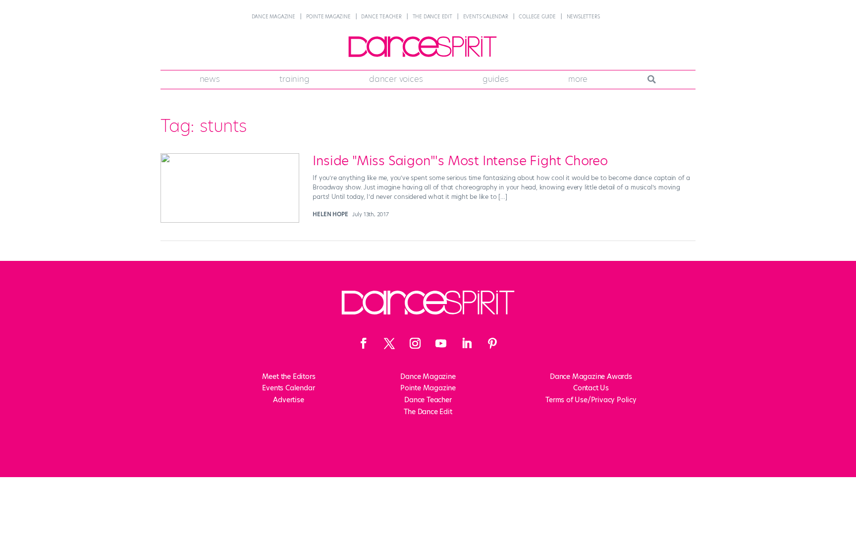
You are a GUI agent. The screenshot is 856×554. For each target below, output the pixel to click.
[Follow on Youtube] (441, 343)
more (578, 79)
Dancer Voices (396, 79)
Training (294, 79)
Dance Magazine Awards (591, 376)
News (210, 79)
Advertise (288, 400)
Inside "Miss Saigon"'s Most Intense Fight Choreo (460, 161)
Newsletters (583, 16)
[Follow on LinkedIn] (467, 343)
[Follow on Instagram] (415, 343)
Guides (495, 79)
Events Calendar (485, 16)
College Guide (537, 16)
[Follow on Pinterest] (492, 343)
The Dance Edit (432, 16)
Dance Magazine (273, 16)
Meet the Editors (289, 376)
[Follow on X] (389, 343)
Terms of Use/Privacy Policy (591, 400)
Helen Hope (330, 214)
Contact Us (591, 388)
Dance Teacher (381, 16)
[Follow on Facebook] (363, 343)
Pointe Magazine (328, 16)
